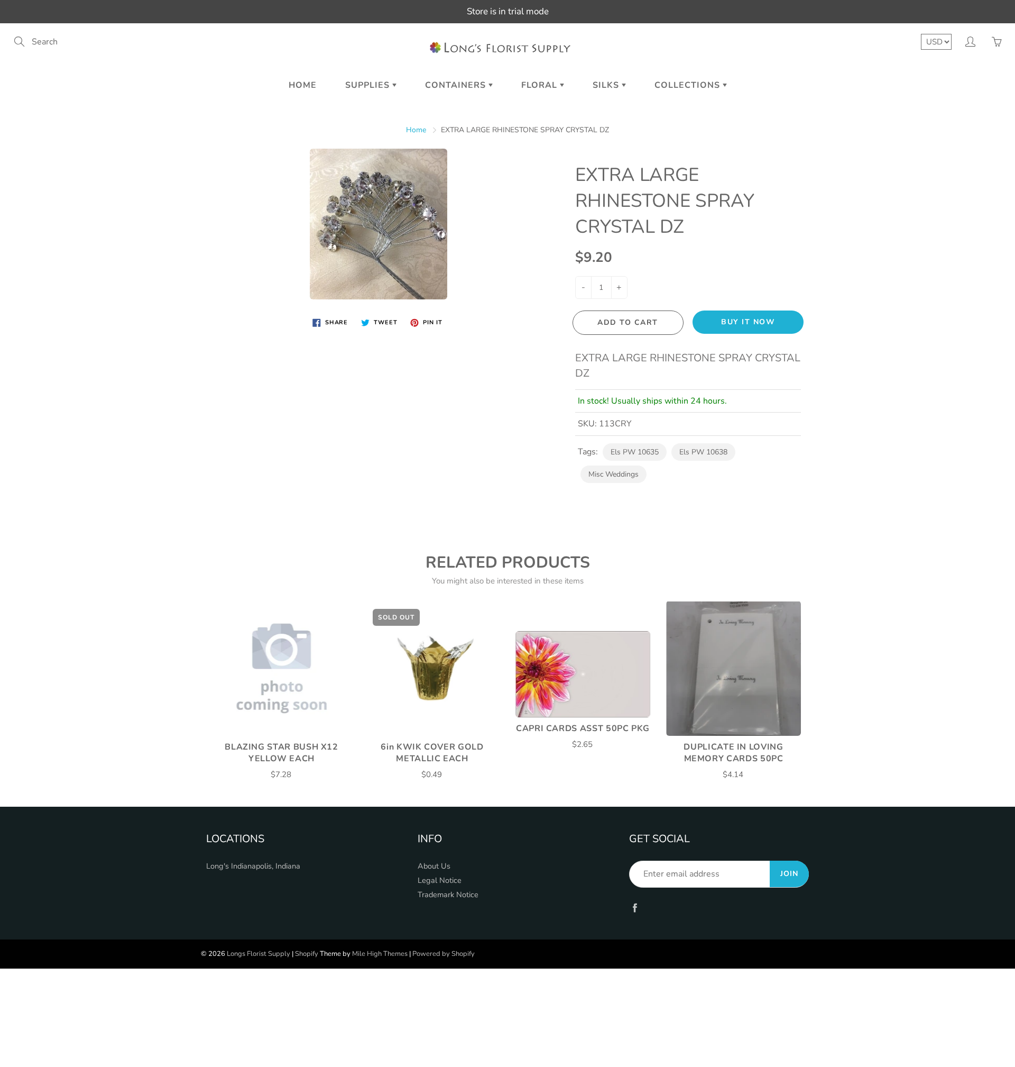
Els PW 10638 (703, 452)
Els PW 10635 (635, 452)
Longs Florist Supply (258, 954)
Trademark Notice (448, 894)
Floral (540, 85)
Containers (456, 85)
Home (303, 85)
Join (789, 874)
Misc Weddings (613, 474)
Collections (688, 85)
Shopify (306, 954)
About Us (434, 866)
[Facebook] (634, 907)
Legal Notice (440, 880)
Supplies (368, 85)
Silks (607, 85)
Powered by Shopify (443, 954)
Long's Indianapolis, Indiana (253, 866)
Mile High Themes (380, 954)
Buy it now (748, 322)
